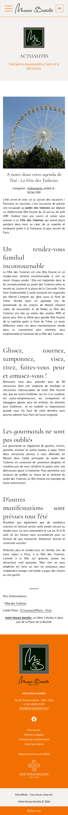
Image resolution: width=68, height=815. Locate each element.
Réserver (34, 810)
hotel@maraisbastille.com (34, 708)
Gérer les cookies (34, 744)
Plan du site (34, 729)
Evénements (35, 188)
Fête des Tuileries (15, 603)
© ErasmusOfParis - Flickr (36, 610)
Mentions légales (34, 734)
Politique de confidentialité (34, 739)
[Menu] (10, 8)
